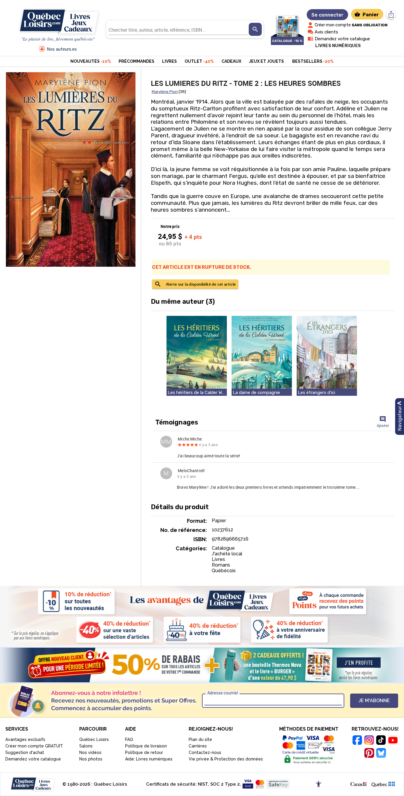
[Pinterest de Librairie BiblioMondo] (369, 753)
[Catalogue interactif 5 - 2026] (287, 23)
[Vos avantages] (202, 615)
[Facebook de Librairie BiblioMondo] (357, 741)
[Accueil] (58, 22)
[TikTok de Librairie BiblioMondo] (381, 741)
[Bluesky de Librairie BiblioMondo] (381, 753)
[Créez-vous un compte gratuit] (202, 665)
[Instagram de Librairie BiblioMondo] (369, 741)
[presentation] (255, 29)
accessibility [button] (318, 784)
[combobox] (178, 29)
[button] (197, 356)
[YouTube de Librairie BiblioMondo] (393, 741)
